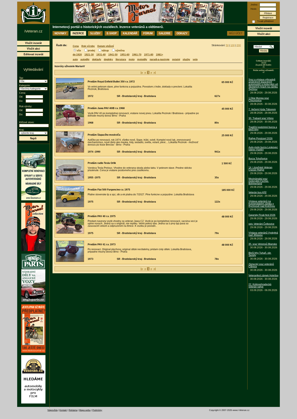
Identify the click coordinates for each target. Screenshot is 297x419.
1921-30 (89, 54)
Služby (95, 33)
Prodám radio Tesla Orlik (102, 163)
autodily (85, 59)
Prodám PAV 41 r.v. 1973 (102, 244)
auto (75, 59)
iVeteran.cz (33, 31)
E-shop (112, 33)
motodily (142, 59)
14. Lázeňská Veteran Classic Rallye (260, 168)
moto (132, 59)
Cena (76, 46)
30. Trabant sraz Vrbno (261, 118)
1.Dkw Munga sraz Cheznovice (259, 99)
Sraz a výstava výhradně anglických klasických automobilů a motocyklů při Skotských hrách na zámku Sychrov (263, 84)
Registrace (268, 17)
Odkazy (182, 33)
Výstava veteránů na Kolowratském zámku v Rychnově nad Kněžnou (262, 203)
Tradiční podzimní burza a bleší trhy (263, 128)
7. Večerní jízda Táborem (262, 109)
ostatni (176, 59)
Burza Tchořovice (258, 158)
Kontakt (63, 410)
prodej (91, 50)
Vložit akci (263, 33)
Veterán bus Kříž (257, 192)
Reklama (73, 410)
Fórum (148, 33)
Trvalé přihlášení (265, 21)
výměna (120, 50)
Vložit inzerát (263, 28)
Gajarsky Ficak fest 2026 (262, 215)
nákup (105, 50)
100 (233, 45)
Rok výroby (88, 46)
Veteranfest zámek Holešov (263, 275)
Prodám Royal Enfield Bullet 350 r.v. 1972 (111, 81)
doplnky (108, 59)
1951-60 (125, 54)
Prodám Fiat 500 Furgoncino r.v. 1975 (109, 189)
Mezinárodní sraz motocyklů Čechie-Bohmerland (259, 181)
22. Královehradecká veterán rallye (260, 285)
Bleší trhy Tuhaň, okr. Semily (260, 254)
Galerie (165, 33)
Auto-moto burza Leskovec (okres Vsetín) (263, 148)
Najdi (33, 138)
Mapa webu (85, 410)
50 (227, 45)
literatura (121, 59)
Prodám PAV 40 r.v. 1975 (102, 216)
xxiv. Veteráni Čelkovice (261, 224)
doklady (96, 59)
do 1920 (77, 54)
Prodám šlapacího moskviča (104, 134)
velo (195, 59)
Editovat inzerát (33, 54)
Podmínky (97, 410)
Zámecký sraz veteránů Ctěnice (261, 265)
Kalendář (130, 33)
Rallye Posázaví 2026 (261, 138)
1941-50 (113, 54)
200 (239, 45)
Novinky (60, 33)
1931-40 (101, 54)
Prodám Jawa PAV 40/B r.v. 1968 (106, 108)
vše (79, 50)
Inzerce (78, 33)
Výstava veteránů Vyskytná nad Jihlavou (263, 234)
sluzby (186, 59)
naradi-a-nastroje (160, 59)
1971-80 (148, 54)
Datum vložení (105, 46)
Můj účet (235, 33)
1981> (159, 54)
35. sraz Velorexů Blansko (263, 244)
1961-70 (136, 54)
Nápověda (52, 410)
